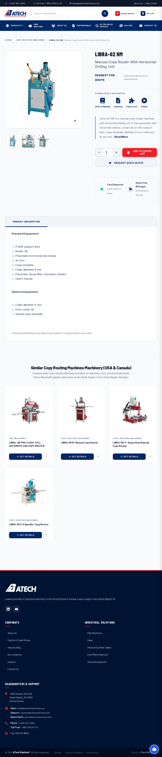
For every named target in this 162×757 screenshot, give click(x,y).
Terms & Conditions (74, 752)
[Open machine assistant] (154, 749)
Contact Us (13, 669)
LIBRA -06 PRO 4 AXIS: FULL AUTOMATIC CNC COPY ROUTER (26, 444)
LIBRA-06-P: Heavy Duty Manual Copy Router (131, 444)
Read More (121, 136)
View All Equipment (97, 661)
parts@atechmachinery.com (38, 717)
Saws (90, 640)
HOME (8, 40)
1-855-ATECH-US (29, 727)
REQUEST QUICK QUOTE (128, 163)
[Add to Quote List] (46, 457)
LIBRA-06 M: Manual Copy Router (79, 442)
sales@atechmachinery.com (85, 3)
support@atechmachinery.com (35, 712)
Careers (12, 661)
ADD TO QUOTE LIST (142, 152)
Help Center (151, 3)
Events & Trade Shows (19, 640)
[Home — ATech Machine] (15, 13)
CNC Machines (94, 633)
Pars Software (149, 752)
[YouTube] (16, 609)
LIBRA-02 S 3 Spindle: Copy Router (29, 524)
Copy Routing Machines (30, 40)
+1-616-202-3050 (16, 3)
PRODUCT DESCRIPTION (26, 221)
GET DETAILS (27, 456)
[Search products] (105, 13)
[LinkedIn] (8, 609)
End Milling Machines (97, 654)
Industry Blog (14, 647)
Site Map (57, 752)
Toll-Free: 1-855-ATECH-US (48, 3)
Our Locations (15, 654)
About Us (138, 3)
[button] (144, 103)
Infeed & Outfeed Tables (99, 647)
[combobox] (69, 13)
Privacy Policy (92, 752)
